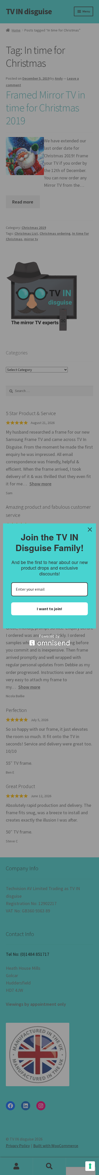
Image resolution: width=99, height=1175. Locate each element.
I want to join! (49, 608)
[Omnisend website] (49, 640)
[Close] (90, 529)
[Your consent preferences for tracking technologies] (90, 1166)
